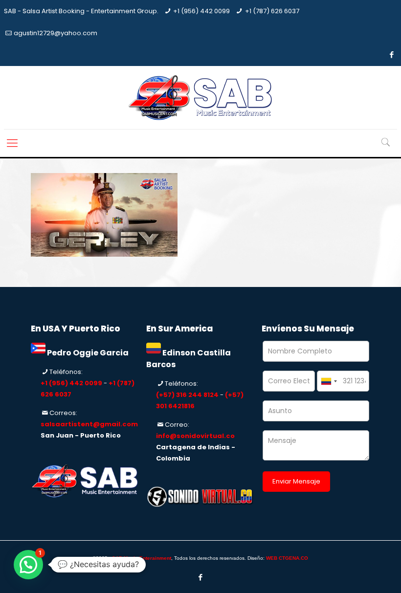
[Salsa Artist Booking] (200, 97)
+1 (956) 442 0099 (201, 11)
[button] (28, 564)
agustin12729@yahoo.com (55, 33)
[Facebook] (392, 54)
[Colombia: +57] (328, 381)
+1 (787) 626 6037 (272, 11)
